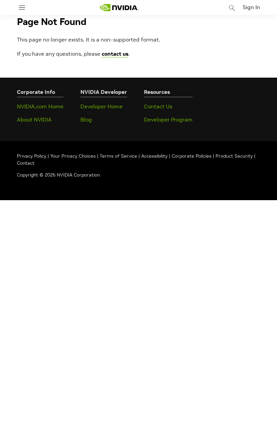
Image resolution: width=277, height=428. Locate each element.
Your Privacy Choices (73, 156)
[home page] (119, 7)
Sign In (251, 7)
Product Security (234, 156)
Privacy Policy (32, 156)
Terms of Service (118, 156)
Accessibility (154, 156)
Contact (25, 163)
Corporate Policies (191, 156)
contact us (115, 53)
